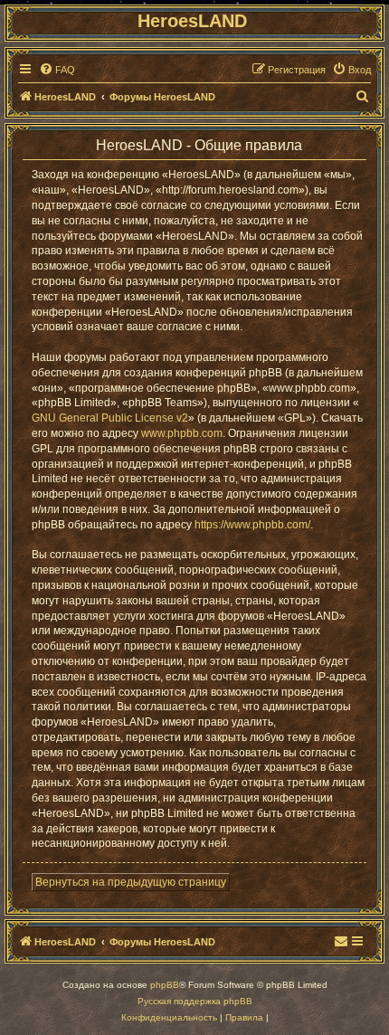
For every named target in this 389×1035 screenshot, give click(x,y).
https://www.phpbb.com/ (252, 524)
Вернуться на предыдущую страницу (130, 882)
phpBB (164, 985)
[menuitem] (57, 70)
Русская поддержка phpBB (195, 1001)
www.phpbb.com (182, 433)
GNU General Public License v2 (110, 418)
